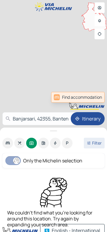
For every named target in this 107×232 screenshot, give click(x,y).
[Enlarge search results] (53, 131)
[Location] (100, 34)
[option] (7, 143)
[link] (78, 97)
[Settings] (100, 20)
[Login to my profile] (100, 7)
